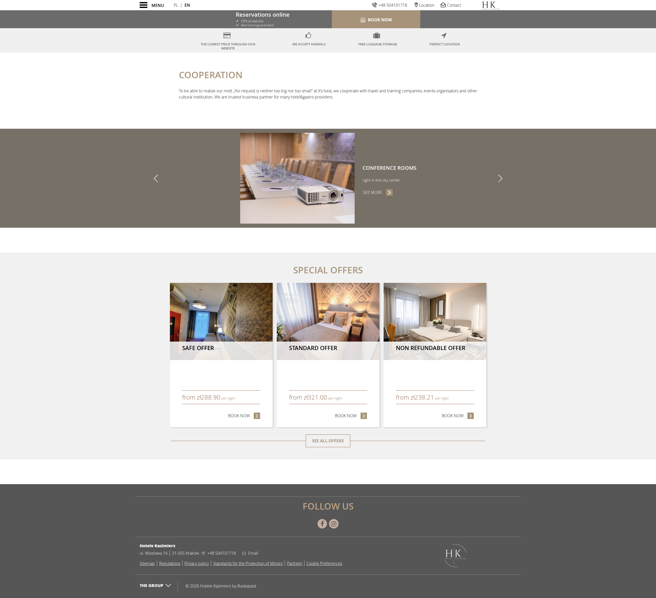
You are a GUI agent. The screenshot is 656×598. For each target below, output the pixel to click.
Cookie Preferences (324, 563)
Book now (244, 415)
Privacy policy (196, 563)
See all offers (328, 441)
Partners (294, 563)
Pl (176, 5)
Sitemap (147, 563)
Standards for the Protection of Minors (248, 563)
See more (378, 192)
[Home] (490, 5)
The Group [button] (151, 585)
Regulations (169, 563)
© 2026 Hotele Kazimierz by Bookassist (221, 586)
